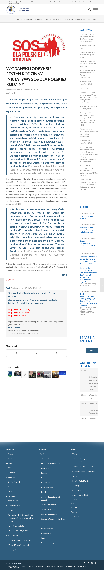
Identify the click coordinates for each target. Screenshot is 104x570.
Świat (10, 459)
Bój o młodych (85, 88)
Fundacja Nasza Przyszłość (18, 531)
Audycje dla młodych (49, 514)
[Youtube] (96, 563)
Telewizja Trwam (14, 505)
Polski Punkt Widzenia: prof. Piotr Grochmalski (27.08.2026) (88, 63)
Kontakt (74, 508)
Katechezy (45, 468)
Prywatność (75, 516)
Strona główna (28, 19)
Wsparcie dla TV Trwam (19, 312)
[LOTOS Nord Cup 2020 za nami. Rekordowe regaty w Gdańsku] (47, 374)
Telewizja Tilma (13, 550)
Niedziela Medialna (48, 529)
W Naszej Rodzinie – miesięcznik (19, 540)
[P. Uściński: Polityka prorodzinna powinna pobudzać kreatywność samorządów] (25, 374)
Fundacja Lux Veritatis (16, 526)
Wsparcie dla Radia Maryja (20, 309)
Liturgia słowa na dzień (79, 495)
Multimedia (43, 449)
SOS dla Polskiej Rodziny (33, 288)
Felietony (44, 478)
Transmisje (45, 524)
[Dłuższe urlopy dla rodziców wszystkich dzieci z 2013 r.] (17, 373)
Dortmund (77, 490)
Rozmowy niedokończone (50, 463)
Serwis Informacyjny (48, 543)
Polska (46, 19)
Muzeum (61, 2)
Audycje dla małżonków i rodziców (50, 498)
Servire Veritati (14, 3)
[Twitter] (88, 563)
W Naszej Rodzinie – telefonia (19, 545)
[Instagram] (92, 563)
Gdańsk (13, 288)
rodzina (20, 288)
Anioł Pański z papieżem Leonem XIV (83, 460)
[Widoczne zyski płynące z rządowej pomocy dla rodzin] (62, 373)
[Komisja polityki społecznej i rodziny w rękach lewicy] (55, 374)
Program (74, 499)
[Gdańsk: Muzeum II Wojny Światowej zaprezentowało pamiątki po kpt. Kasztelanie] (32, 374)
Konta (73, 503)
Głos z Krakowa (47, 487)
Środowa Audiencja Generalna (85, 471)
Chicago (77, 486)
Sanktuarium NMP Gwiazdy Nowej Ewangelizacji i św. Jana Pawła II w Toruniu (20, 518)
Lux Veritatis (52, 2)
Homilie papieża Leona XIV (83, 467)
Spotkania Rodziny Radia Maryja (53, 519)
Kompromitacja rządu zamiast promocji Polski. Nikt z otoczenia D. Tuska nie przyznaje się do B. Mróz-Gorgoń (88, 97)
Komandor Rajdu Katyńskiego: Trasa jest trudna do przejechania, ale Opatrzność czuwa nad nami (88, 184)
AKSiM (32, 2)
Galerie (75, 476)
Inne (43, 538)
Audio (84, 207)
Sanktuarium (41, 2)
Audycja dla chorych (48, 505)
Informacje (38, 19)
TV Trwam (23, 2)
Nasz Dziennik (71, 2)
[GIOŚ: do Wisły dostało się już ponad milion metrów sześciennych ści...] (2, 285)
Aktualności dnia (47, 459)
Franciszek (12, 473)
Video (74, 454)
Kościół (9, 463)
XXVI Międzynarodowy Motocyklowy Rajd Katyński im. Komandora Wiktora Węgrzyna (88, 299)
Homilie (44, 492)
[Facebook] (84, 563)
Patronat (74, 512)
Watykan (11, 468)
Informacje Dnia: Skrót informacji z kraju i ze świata (87, 54)
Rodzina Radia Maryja (80, 481)
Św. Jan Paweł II (14, 482)
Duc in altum (45, 483)
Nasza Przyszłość (85, 2)
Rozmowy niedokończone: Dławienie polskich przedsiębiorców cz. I (88, 244)
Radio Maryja (13, 501)
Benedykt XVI (13, 477)
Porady (44, 473)
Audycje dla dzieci (48, 510)
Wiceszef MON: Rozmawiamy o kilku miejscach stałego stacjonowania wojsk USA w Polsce (89, 171)
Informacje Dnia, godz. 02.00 (86, 217)
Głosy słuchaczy (47, 533)
